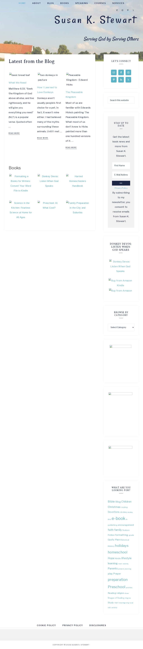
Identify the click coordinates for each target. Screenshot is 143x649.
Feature (125, 530)
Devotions (114, 511)
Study (111, 602)
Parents (113, 568)
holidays (121, 545)
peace (121, 569)
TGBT (116, 603)
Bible (111, 501)
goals (131, 535)
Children (126, 501)
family (118, 529)
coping (124, 507)
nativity (125, 564)
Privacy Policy (121, 188)
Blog (118, 501)
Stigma (128, 598)
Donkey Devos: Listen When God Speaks (121, 246)
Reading (112, 593)
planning (128, 569)
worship (114, 608)
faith (111, 529)
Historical (124, 540)
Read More (14, 133)
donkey (123, 512)
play (110, 573)
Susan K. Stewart (95, 20)
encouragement (126, 525)
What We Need (17, 82)
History (111, 546)
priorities (129, 588)
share (127, 593)
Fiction (111, 535)
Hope (111, 558)
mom (120, 564)
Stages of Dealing (116, 598)
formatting (121, 534)
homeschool (117, 552)
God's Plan (114, 539)
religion (120, 593)
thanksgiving (124, 603)
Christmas (114, 507)
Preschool (116, 587)
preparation (118, 579)
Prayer (117, 573)
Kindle (118, 558)
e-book (118, 518)
